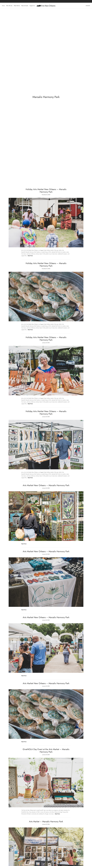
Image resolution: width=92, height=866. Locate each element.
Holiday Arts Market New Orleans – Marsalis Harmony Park (46, 190)
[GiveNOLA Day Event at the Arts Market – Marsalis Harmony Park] (46, 782)
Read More (30, 255)
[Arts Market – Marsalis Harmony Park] (46, 852)
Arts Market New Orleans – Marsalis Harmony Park (46, 485)
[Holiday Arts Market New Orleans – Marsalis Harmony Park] (46, 222)
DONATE (88, 5)
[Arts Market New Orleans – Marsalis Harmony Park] (46, 516)
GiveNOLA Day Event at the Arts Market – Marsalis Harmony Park (46, 750)
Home (3, 5)
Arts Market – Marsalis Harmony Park (46, 821)
